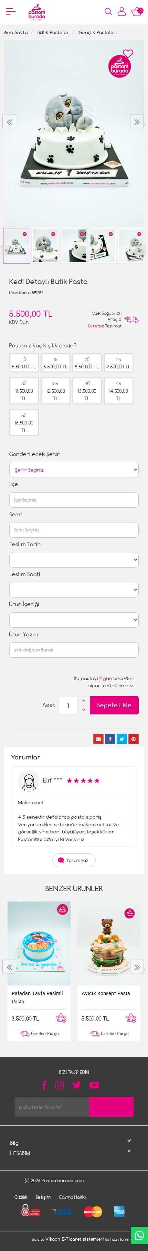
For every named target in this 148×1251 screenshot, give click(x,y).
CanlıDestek (139, 1235)
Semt (15, 514)
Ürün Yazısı (23, 634)
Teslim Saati (24, 574)
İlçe (13, 484)
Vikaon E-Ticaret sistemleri (74, 1239)
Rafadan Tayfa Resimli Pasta (37, 997)
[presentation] (10, 121)
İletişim (43, 1197)
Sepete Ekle (114, 705)
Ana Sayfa (16, 32)
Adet (49, 705)
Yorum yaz (77, 860)
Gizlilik (21, 1197)
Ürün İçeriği (24, 604)
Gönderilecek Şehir (34, 454)
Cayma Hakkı (72, 1197)
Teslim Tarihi (25, 544)
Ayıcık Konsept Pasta (106, 993)
